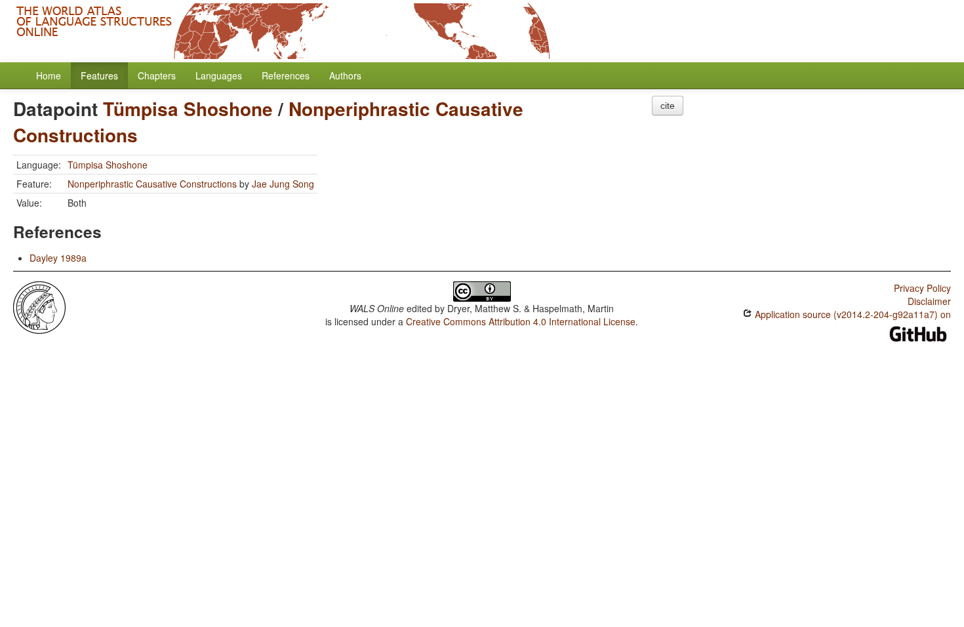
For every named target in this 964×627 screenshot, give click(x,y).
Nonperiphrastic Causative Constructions (152, 183)
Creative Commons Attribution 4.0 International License (520, 321)
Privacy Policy (922, 287)
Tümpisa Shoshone (188, 108)
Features (99, 75)
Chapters (157, 75)
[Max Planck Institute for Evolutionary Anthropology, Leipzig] (39, 306)
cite (667, 105)
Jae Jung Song (283, 183)
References (286, 75)
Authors (345, 75)
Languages (218, 75)
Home (48, 75)
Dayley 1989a (58, 257)
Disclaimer (929, 301)
